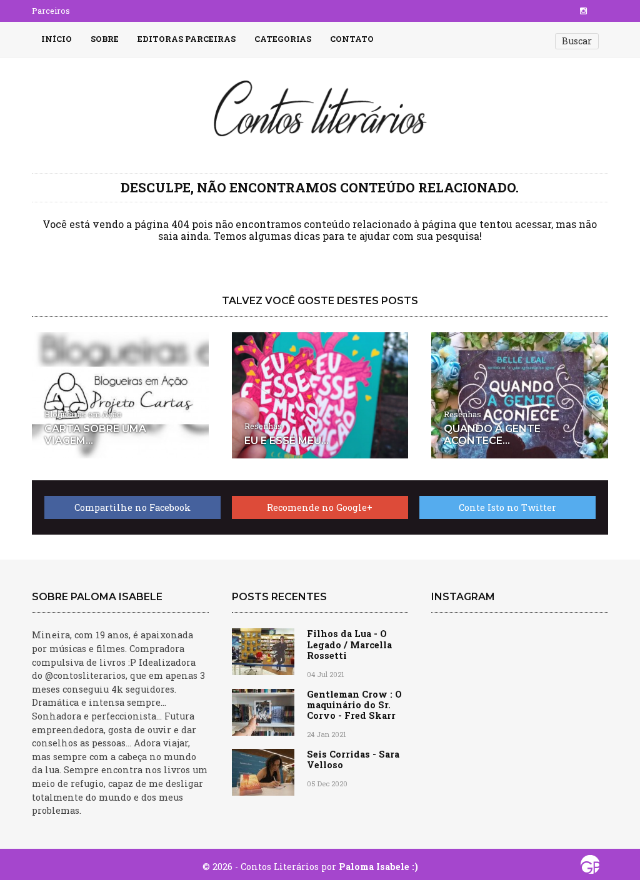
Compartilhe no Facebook (132, 507)
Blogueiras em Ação (83, 414)
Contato (352, 39)
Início (56, 39)
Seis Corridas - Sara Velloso (353, 759)
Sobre (105, 39)
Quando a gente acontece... (492, 435)
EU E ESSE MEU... (286, 441)
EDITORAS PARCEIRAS (187, 39)
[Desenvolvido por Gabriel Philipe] (590, 867)
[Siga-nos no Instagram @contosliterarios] (583, 11)
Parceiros (51, 11)
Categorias (282, 39)
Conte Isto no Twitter (507, 507)
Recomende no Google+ (319, 507)
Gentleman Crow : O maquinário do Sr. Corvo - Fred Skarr (354, 705)
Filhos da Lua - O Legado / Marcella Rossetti (349, 644)
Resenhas (263, 426)
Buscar (577, 41)
